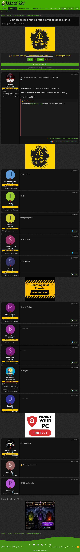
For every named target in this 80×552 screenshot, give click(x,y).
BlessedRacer (10, 336)
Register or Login (36, 104)
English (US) (18, 547)
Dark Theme (7, 547)
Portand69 (10, 490)
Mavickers (10, 378)
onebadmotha (10, 450)
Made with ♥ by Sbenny (40, 550)
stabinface (10, 472)
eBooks (36, 8)
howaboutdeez (10, 181)
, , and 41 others (65, 142)
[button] (31, 8)
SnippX (10, 268)
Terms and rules (54, 547)
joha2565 (10, 225)
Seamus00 (10, 358)
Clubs (45, 8)
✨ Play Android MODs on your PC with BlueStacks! (62, 138)
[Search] (77, 8)
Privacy (63, 547)
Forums (13, 8)
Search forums (6, 12)
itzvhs (10, 203)
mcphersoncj (10, 314)
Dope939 (10, 406)
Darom (11, 24)
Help (68, 547)
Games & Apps (24, 8)
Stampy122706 (10, 246)
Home (4, 8)
